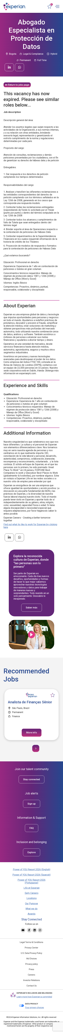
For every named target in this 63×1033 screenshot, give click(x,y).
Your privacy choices (34, 1007)
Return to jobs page (18, 84)
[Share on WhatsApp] (19, 67)
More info (31, 732)
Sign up (32, 803)
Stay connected (31, 779)
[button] (35, 748)
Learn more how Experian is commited (34, 997)
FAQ (31, 828)
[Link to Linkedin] (34, 930)
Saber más (31, 607)
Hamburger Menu (57, 6)
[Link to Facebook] (29, 930)
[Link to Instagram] (40, 930)
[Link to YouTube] (23, 930)
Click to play (31, 634)
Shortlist (52, 695)
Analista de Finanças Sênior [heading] (30, 702)
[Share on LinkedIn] (9, 67)
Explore (32, 852)
